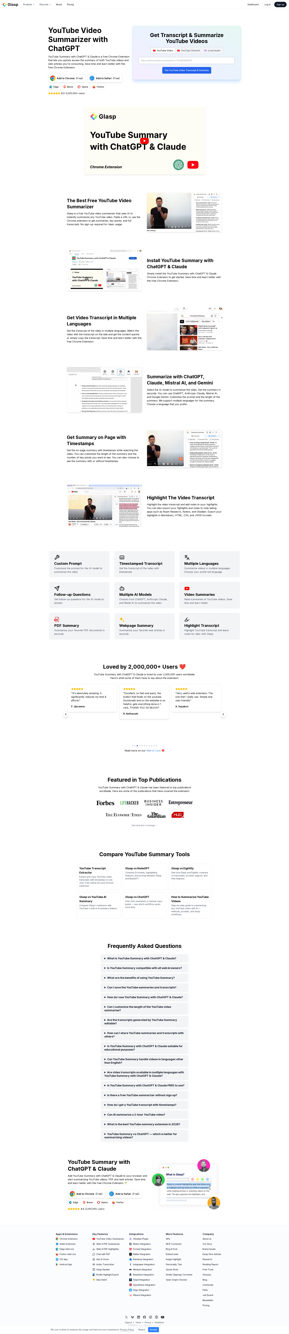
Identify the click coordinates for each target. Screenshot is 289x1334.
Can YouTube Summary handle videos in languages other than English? (143, 1061)
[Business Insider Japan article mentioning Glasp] (153, 803)
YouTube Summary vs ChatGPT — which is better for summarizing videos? (140, 1135)
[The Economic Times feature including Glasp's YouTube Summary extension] (123, 814)
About (59, 4)
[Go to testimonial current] (139, 745)
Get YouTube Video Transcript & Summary (187, 70)
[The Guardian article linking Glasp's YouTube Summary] (157, 815)
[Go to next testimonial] (223, 714)
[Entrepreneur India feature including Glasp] (181, 803)
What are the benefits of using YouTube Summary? (141, 977)
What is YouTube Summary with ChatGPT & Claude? (141, 958)
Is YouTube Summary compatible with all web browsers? (144, 968)
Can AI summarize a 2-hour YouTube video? (136, 1114)
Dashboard (253, 4)
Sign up (280, 4)
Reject (141, 1329)
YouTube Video (165, 50)
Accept (153, 1329)
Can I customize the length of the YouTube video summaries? (137, 1008)
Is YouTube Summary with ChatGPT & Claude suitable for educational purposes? (143, 1048)
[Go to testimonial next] (132, 745)
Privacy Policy (127, 1329)
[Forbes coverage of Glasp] (105, 803)
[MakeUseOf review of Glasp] (178, 815)
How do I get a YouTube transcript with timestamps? (141, 1104)
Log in (268, 4)
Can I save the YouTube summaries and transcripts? (141, 987)
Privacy (148, 1322)
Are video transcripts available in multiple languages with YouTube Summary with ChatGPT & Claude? (144, 1074)
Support (128, 1322)
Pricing (70, 4)
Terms (138, 1322)
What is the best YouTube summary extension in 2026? (143, 1124)
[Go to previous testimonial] (66, 714)
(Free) (70, 78)
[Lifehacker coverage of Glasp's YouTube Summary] (129, 803)
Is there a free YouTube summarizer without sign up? (142, 1095)
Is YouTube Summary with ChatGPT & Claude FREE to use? (145, 1085)
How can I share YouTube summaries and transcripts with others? (144, 1034)
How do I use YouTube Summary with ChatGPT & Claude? (145, 997)
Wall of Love (153, 750)
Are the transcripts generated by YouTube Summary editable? (140, 1021)
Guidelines (159, 1322)
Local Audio (214, 50)
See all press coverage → (145, 825)
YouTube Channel (190, 50)
